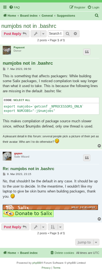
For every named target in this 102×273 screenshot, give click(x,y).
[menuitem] (14, 7)
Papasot (19, 47)
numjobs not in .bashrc (28, 26)
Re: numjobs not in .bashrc (28, 168)
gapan (18, 153)
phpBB (36, 262)
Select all (21, 100)
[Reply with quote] (86, 52)
